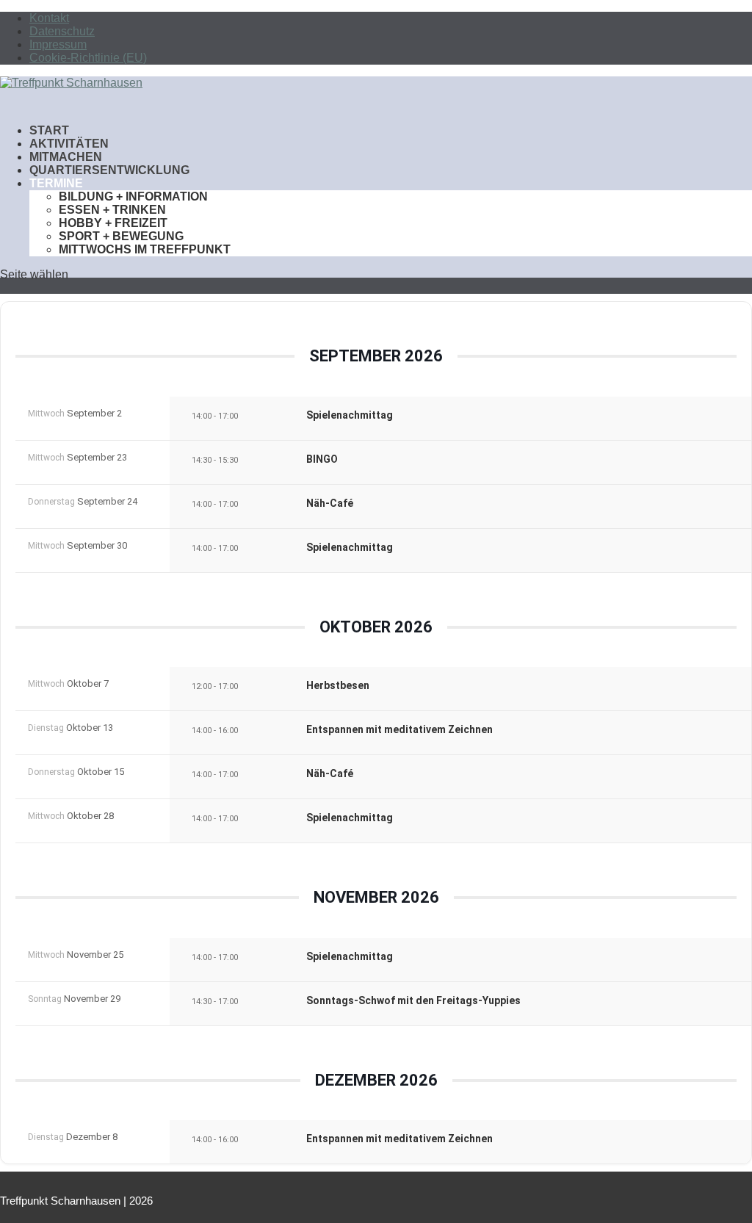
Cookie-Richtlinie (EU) (88, 57)
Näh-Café (329, 503)
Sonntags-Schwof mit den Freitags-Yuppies (413, 1000)
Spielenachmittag (349, 415)
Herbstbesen (337, 685)
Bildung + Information (133, 196)
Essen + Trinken (112, 209)
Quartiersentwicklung (109, 170)
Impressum (58, 44)
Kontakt (49, 18)
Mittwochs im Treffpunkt (145, 249)
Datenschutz (62, 31)
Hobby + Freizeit (113, 223)
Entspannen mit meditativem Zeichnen (399, 729)
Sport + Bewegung (121, 236)
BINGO (322, 459)
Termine (56, 183)
